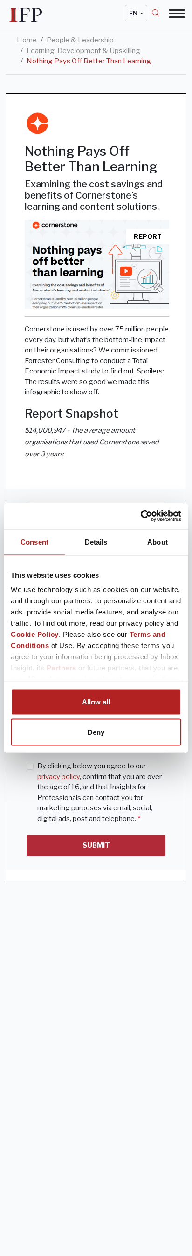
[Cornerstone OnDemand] (37, 123)
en (134, 13)
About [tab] (157, 541)
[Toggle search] (160, 13)
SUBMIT (96, 845)
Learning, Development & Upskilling (83, 51)
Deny (96, 732)
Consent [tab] (34, 541)
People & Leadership (80, 40)
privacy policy (58, 777)
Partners (61, 668)
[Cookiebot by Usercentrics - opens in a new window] (140, 516)
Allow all (96, 701)
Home (27, 40)
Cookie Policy (35, 634)
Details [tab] (96, 541)
